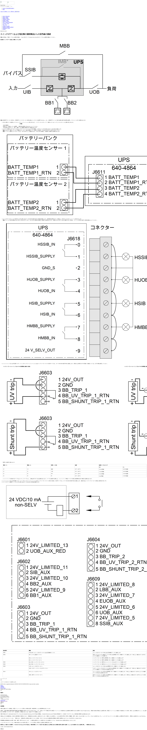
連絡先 (1, 685)
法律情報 (2, 686)
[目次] (0, 13)
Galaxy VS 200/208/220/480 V (8, 8)
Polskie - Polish (5, 20)
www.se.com (2, 700)
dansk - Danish (5, 17)
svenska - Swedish (6, 26)
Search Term (2, 5)
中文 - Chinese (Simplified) (8, 22)
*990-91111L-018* (3, 701)
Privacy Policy (3, 688)
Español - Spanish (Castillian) (8, 27)
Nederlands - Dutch (6, 28)
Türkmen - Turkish (6, 19)
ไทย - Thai (5, 24)
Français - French (6, 21)
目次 (4, 9)
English (4, 29)
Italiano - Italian (5, 18)
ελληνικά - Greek (6, 23)
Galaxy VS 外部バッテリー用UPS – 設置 (8, 11)
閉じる (2, 702)
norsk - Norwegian (6, 16)
